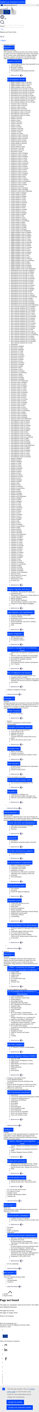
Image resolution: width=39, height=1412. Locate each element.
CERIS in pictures (16, 973)
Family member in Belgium (19, 193)
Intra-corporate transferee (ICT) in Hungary (23, 326)
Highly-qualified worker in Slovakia (21, 82)
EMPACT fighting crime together (20, 865)
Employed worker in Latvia (19, 178)
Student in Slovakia (16, 117)
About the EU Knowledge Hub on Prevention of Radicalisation (25, 1028)
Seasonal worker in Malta (18, 412)
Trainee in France (16, 513)
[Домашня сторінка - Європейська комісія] (8, 10)
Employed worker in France (19, 169)
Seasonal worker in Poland (18, 414)
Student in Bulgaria (16, 461)
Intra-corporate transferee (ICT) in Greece (23, 324)
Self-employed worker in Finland (20, 422)
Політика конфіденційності (12, 1379)
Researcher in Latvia (17, 369)
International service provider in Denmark (23, 278)
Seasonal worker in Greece (18, 400)
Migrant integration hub (17, 636)
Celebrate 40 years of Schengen (20, 1218)
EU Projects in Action (13, 1191)
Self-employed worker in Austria (20, 448)
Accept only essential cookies (19, 1407)
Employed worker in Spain (18, 140)
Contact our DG (8, 1329)
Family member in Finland (18, 206)
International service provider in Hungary (22, 288)
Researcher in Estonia (17, 357)
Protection (14, 829)
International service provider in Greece (22, 287)
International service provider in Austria (22, 89)
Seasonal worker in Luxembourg (20, 410)
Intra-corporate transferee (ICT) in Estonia (23, 318)
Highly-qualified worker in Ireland (21, 254)
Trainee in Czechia (16, 506)
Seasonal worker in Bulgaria (19, 386)
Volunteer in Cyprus (16, 542)
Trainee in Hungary (16, 518)
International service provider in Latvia (22, 293)
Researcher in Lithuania (17, 371)
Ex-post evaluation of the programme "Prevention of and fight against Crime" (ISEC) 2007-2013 (24, 1243)
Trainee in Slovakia (16, 122)
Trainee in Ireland (16, 519)
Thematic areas (15, 982)
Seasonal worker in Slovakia (19, 103)
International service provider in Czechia (22, 277)
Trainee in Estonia (16, 509)
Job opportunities (12, 1280)
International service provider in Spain (22, 94)
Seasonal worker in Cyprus (18, 389)
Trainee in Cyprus (16, 504)
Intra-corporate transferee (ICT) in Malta (22, 336)
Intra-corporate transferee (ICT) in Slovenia (23, 99)
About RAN (14, 1095)
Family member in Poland (18, 224)
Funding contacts (12, 1193)
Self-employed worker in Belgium (20, 447)
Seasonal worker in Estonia (18, 394)
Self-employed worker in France (20, 424)
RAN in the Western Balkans (19, 1113)
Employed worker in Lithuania (19, 179)
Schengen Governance (17, 753)
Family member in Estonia (18, 204)
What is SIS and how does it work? (21, 740)
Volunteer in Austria (16, 537)
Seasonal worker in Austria (18, 384)
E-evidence (14, 840)
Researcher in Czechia (17, 354)
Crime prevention (16, 905)
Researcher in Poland (17, 376)
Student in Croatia (16, 463)
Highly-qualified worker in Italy (20, 255)
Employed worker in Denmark (19, 163)
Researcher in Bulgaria (17, 349)
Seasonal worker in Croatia (18, 387)
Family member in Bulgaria (19, 196)
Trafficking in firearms (17, 914)
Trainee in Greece (16, 516)
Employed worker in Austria (19, 155)
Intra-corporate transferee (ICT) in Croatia (23, 311)
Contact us (10, 1282)
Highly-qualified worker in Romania (21, 267)
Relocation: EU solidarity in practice (21, 659)
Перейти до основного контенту (12, 2)
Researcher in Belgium (17, 346)
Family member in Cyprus (18, 199)
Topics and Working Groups (19, 1115)
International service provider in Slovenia (22, 92)
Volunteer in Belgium (17, 536)
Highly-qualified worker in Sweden (21, 87)
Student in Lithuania (16, 486)
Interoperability (11, 724)
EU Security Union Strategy (19, 1026)
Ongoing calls (11, 1196)
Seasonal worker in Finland (19, 395)
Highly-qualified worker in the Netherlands (23, 268)
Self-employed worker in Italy (19, 432)
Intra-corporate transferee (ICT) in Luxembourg (24, 334)
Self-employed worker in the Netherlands (22, 445)
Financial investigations (17, 908)
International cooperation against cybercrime (23, 842)
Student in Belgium (16, 458)
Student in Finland (16, 471)
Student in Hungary (16, 480)
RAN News (14, 1105)
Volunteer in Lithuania (17, 562)
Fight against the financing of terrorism (22, 825)
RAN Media (14, 1103)
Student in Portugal (16, 493)
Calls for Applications (17, 996)
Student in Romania (16, 494)
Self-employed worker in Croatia (20, 451)
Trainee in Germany (16, 514)
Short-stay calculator (17, 713)
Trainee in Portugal (16, 531)
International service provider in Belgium (22, 270)
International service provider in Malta (22, 298)
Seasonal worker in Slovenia (19, 105)
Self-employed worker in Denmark (21, 456)
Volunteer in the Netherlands (19, 572)
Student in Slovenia (16, 118)
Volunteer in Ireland (16, 557)
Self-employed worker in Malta (20, 438)
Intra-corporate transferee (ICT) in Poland (23, 338)
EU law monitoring (12, 1264)
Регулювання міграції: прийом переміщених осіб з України (24, 663)
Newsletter (10, 1227)
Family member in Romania (19, 229)
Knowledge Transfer (17, 1001)
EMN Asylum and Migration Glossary (22, 1060)
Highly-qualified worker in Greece (21, 250)
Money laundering (16, 910)
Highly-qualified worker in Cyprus (21, 239)
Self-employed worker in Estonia (20, 420)
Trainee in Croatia (16, 503)
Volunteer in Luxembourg (18, 564)
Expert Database (15, 1009)
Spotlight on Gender (16, 1031)
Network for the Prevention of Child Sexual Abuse (21, 1084)
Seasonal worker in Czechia (19, 390)
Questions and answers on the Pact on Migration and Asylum (25, 681)
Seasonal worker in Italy (18, 405)
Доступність (7, 1383)
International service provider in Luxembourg (24, 296)
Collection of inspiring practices (20, 1098)
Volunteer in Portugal (17, 569)
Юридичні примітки (10, 1381)
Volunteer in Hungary (17, 555)
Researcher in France (17, 361)
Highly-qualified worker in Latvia (20, 257)
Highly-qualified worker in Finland (21, 245)
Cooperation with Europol (18, 867)
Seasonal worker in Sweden (19, 108)
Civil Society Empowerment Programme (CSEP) (25, 1096)
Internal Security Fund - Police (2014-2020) (23, 1182)
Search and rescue (16, 660)
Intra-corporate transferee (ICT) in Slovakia (23, 97)
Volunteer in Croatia (16, 541)
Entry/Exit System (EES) (18, 769)
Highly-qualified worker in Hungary (21, 252)
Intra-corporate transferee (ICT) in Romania (23, 341)
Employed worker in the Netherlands (21, 191)
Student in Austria (16, 460)
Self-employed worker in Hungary (21, 428)
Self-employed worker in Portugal (20, 442)
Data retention (15, 888)
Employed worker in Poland (19, 184)
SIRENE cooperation (17, 735)
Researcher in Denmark (17, 356)
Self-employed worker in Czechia (20, 455)
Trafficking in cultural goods (19, 913)
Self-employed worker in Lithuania (21, 435)
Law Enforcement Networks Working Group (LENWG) (20, 1082)
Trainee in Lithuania (16, 524)
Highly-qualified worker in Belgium (21, 232)
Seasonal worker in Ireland (18, 404)
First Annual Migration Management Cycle (23, 675)
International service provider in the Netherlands (24, 305)
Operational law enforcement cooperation (23, 872)
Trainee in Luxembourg (17, 526)
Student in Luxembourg (17, 488)
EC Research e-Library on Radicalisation (22, 1047)
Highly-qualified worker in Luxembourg (22, 260)
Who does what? (15, 574)
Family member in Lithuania (19, 219)
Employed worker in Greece (19, 171)
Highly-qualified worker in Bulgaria (21, 235)
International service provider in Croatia (22, 273)
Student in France (16, 473)
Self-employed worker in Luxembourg (22, 437)
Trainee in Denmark (16, 508)
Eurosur (9, 721)
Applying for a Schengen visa (19, 794)
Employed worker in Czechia (19, 161)
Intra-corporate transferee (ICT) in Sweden (23, 102)
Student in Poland (16, 491)
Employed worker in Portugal (19, 188)
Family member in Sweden (18, 227)
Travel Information (16, 877)
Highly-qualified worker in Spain (20, 85)
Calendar (13, 1035)
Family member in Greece (18, 211)
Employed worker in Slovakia (19, 135)
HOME (6, 1294)
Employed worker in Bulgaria (19, 156)
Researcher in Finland (17, 359)
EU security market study (18, 978)
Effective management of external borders (19, 722)
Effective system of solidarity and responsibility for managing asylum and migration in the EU (24, 656)
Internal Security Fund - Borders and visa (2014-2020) (25, 1167)
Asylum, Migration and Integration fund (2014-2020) (24, 1149)
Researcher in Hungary (17, 364)
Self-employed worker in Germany (21, 425)
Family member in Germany (19, 209)
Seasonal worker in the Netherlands (21, 418)
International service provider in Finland (22, 282)
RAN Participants (16, 1106)
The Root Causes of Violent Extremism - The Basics (24, 1015)
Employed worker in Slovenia (19, 136)
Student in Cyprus (16, 465)
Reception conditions (17, 67)
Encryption (14, 890)
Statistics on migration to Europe (16, 689)
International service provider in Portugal (22, 301)
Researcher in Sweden (17, 186)
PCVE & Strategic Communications (21, 1012)
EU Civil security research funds (16, 1189)
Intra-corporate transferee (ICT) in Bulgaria (23, 310)
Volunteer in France (16, 551)
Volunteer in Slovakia (17, 128)
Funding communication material (16, 1194)
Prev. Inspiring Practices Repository (21, 1004)
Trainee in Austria (16, 499)
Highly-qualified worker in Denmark (21, 242)
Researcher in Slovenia (17, 150)
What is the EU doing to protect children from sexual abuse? (24, 937)
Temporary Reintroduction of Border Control (24, 754)
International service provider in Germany (23, 285)
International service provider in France (22, 283)
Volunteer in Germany (17, 552)
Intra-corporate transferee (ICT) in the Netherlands (21, 343)
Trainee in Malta (15, 527)
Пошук (2, 26)
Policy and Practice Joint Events (20, 998)
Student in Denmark (16, 468)
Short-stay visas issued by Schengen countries (24, 797)
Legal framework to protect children (21, 934)
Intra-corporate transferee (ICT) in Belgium (23, 306)
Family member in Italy (17, 216)
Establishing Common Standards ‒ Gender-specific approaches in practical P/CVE (23, 1023)
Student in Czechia (16, 466)
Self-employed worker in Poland (20, 440)
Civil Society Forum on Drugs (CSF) (17, 1089)
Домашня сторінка (9, 44)
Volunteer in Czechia (17, 544)
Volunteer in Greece (16, 554)
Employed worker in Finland (19, 166)
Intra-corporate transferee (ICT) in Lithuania (23, 333)
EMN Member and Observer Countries (22, 1063)
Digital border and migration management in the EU (24, 653)
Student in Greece (16, 478)
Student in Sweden (16, 145)
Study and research (16, 620)
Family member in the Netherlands (21, 230)
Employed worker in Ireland (19, 174)
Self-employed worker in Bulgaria (20, 450)
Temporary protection (17, 69)
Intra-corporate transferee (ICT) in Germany (23, 323)
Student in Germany (16, 475)
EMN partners (15, 1065)
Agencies (6, 951)
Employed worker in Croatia (19, 158)
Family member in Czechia (18, 201)
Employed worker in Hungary (19, 173)
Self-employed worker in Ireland (20, 430)
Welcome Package (16, 1007)
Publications (14, 1101)
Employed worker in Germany (19, 168)
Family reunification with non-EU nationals (23, 621)
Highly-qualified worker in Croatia (21, 237)
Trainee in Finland (16, 511)
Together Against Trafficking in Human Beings (24, 911)
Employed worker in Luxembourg (20, 181)
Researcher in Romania (17, 379)
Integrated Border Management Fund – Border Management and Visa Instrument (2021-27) (24, 1164)
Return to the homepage (7, 1316)
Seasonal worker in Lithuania (19, 409)
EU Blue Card (15, 580)
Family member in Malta (18, 222)
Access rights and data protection (20, 730)
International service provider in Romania (23, 303)
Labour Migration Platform (15, 1079)
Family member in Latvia (18, 217)
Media (13, 1011)
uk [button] (5, 18)
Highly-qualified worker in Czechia (21, 240)
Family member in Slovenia (19, 143)
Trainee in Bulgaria (16, 501)
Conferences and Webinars (18, 1100)
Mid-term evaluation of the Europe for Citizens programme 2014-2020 (24, 1238)
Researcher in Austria (17, 348)
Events (9, 1229)
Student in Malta (15, 489)
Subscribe (14, 980)
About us (10, 1278)
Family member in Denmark (19, 202)
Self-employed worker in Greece (20, 427)
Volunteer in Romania (17, 570)
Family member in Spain (18, 146)
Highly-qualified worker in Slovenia (21, 84)
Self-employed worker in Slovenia (20, 112)
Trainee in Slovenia (16, 123)
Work (12, 625)
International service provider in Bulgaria (22, 272)
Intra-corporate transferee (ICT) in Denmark (23, 316)
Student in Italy (15, 483)
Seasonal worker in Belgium (19, 382)
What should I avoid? (17, 578)
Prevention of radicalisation (18, 827)
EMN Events (14, 1062)
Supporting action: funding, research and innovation (22, 874)
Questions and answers (17, 733)
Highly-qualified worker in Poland (21, 263)
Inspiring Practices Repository (19, 1002)
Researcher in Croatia (17, 351)
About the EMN (15, 1059)
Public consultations (13, 1231)
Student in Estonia (16, 470)
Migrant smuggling (16, 598)
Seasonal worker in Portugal (19, 415)
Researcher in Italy (16, 367)
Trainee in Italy (15, 521)
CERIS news (14, 977)
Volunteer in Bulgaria (17, 539)
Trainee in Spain (15, 125)
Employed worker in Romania (19, 189)
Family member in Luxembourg (20, 221)
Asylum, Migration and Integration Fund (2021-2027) (24, 1146)
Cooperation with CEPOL (18, 868)
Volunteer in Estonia (16, 547)
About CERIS (15, 972)
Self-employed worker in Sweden (20, 115)
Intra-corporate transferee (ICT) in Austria (23, 308)
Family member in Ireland (18, 214)
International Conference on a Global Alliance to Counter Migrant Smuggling (25, 596)
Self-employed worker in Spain (20, 113)
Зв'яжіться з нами (9, 1371)
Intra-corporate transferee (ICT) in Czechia (23, 315)
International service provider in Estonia (22, 280)
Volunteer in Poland (16, 567)
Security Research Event (18, 853)
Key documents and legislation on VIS (22, 783)
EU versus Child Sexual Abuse (20, 933)
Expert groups (15, 1070)
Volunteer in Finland (17, 549)
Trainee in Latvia (16, 522)
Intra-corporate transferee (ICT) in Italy (22, 329)
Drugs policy (14, 906)
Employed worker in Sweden (19, 138)
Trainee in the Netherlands (18, 534)
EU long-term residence (17, 640)
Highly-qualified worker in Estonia (21, 244)
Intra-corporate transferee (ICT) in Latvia (22, 331)
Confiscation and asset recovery (20, 903)
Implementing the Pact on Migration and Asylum (25, 679)
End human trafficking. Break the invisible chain (25, 1220)
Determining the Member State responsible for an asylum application (25, 64)
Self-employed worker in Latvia (20, 433)
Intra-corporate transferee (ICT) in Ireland (23, 328)
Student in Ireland (16, 481)
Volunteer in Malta (16, 565)
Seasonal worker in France (18, 397)
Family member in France (18, 207)
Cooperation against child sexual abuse (22, 931)
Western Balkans (15, 999)
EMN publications (16, 1067)
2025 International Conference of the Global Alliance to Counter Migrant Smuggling (23, 602)
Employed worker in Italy (18, 176)
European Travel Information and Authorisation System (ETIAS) (24, 767)
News (12, 1034)
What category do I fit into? (19, 575)
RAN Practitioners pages (18, 1108)
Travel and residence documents (16, 777)
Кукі (5, 1378)
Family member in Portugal (18, 226)
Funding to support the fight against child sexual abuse (24, 928)
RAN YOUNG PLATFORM (19, 1111)
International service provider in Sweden (22, 95)
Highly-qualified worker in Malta (20, 262)
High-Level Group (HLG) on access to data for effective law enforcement (20, 1087)
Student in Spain (15, 120)
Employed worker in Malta (18, 183)
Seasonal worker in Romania (19, 417)
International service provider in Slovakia (22, 90)
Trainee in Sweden (16, 127)
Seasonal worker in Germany (19, 399)
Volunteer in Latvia (16, 560)
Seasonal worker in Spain (18, 107)
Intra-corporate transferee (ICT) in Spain (22, 100)
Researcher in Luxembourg (18, 372)
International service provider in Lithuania (23, 295)
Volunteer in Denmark (17, 545)
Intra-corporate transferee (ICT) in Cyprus (23, 313)
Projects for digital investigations (20, 891)
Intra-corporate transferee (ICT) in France (23, 321)
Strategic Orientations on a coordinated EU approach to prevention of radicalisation (23, 1018)
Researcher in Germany (17, 362)
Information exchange (17, 870)
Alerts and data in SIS (17, 731)
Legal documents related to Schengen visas (23, 796)
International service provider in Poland (22, 300)
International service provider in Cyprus (22, 275)
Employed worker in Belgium (19, 153)
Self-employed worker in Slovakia (20, 110)
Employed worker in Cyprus (19, 160)
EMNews (13, 1068)
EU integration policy (17, 638)
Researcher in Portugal (17, 377)
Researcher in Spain (16, 151)
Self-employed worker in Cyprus (20, 453)
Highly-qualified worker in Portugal (21, 265)
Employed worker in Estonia (19, 164)
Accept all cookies (15, 1402)
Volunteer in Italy (16, 559)
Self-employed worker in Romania (21, 443)
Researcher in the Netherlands (19, 381)
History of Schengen (17, 751)
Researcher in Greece (17, 476)
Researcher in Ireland (17, 366)
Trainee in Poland (16, 529)
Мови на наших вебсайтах (12, 1376)
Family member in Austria (18, 194)
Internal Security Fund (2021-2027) (21, 1180)
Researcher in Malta (16, 374)
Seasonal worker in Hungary (19, 402)
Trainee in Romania (16, 532)
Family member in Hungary (19, 212)
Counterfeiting (15, 916)
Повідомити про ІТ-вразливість (13, 1374)
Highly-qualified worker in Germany (21, 247)
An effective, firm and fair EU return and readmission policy (22, 592)
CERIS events (15, 975)
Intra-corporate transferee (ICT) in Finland (23, 320)
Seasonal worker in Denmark (19, 392)
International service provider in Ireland (22, 290)
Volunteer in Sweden (17, 133)
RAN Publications (16, 1110)
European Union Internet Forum (16, 1078)
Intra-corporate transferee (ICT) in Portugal (23, 339)
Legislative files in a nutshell (19, 677)
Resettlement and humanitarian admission (23, 618)
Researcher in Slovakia (17, 148)
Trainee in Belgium (16, 498)
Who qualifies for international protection (22, 70)
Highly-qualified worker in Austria (21, 234)
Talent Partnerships (16, 623)
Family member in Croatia (18, 197)
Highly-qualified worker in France (20, 249)
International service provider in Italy (21, 291)
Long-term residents (16, 616)
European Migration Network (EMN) (21, 1152)
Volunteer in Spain (16, 131)
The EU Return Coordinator (19, 600)
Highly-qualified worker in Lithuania (21, 258)
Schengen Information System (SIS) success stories (23, 737)
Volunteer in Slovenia (17, 130)
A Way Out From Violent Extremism (21, 1021)
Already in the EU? (16, 577)
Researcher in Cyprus (17, 353)
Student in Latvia (16, 484)
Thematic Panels (15, 1006)
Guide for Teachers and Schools (20, 1032)
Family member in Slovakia (19, 141)
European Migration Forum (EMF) (21, 615)
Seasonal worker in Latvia (18, 407)
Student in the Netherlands (18, 496)
